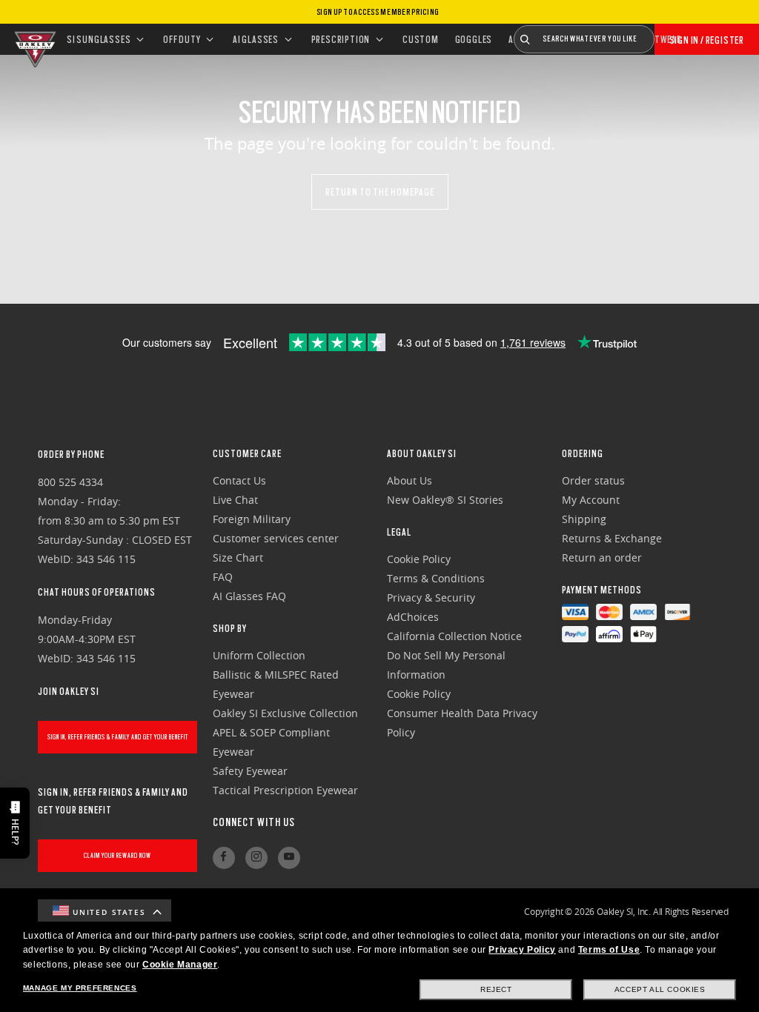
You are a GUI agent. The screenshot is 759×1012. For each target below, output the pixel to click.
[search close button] (665, 33)
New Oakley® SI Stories (445, 500)
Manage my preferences (80, 988)
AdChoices (413, 617)
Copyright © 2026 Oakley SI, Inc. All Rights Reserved (626, 911)
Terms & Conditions (436, 578)
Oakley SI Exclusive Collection (285, 713)
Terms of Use (609, 950)
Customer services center (276, 538)
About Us (409, 480)
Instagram (256, 858)
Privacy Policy (521, 950)
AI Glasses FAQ (249, 596)
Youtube (289, 858)
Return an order (602, 557)
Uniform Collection (259, 655)
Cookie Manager (179, 964)
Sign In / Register (706, 40)
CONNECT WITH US (254, 822)
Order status (593, 480)
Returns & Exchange (612, 538)
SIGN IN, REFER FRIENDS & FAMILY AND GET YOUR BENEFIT (117, 737)
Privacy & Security (431, 597)
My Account (591, 500)
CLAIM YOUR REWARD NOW (117, 855)
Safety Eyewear (250, 771)
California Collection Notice (454, 636)
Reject (496, 989)
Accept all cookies (660, 989)
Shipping (584, 519)
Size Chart (238, 557)
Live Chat (235, 500)
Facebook (224, 858)
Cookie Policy (419, 559)
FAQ (223, 577)
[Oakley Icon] (33, 39)
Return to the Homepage (379, 192)
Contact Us (239, 480)
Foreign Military (252, 519)
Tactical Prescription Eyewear (285, 790)
